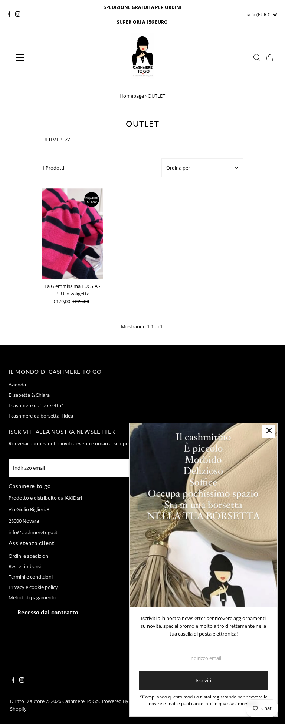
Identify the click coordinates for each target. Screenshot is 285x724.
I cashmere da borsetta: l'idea (41, 415)
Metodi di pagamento (32, 597)
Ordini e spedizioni (29, 556)
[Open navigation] (42, 57)
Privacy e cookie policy (33, 587)
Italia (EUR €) (259, 14)
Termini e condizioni (31, 576)
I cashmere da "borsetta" (36, 405)
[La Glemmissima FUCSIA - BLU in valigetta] (72, 233)
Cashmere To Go (80, 701)
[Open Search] (256, 57)
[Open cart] (269, 57)
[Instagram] (17, 15)
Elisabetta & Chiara (29, 395)
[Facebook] (9, 15)
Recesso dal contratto (47, 612)
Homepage (131, 96)
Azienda (17, 384)
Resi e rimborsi (25, 566)
